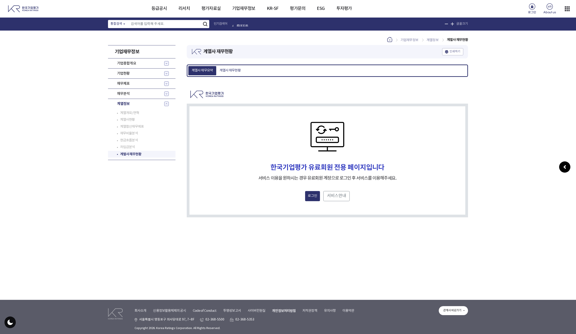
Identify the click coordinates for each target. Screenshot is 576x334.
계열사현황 (127, 120)
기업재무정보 (243, 8)
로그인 (532, 12)
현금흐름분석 (129, 140)
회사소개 (140, 311)
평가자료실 (211, 8)
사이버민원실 (257, 311)
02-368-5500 (214, 319)
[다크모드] (10, 322)
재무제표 (123, 84)
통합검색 (116, 24)
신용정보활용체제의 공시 (169, 311)
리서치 (184, 8)
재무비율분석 (129, 133)
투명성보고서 (232, 311)
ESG (321, 8)
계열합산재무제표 (132, 127)
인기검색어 (220, 24)
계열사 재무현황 (130, 154)
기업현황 (123, 73)
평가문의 (297, 8)
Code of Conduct (205, 311)
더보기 (567, 9)
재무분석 (123, 94)
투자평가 (344, 8)
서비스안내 (336, 196)
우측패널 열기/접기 (564, 167)
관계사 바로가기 (452, 310)
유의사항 (330, 311)
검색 (205, 24)
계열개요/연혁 (129, 113)
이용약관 (348, 311)
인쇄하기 (455, 51)
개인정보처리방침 (284, 311)
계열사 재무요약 (202, 70)
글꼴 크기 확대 (452, 24)
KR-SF (273, 8)
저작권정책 (309, 311)
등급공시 (159, 8)
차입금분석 (127, 147)
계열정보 (123, 104)
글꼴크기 (462, 24)
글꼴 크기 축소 (446, 24)
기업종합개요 (126, 63)
